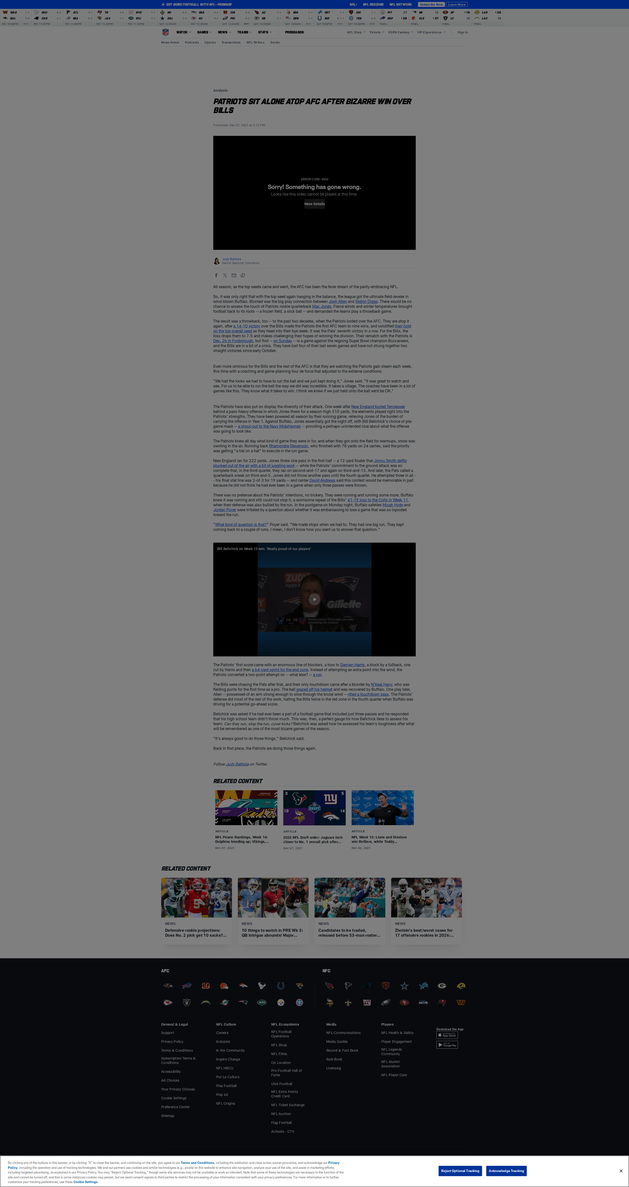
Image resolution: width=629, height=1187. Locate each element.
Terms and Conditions (197, 1163)
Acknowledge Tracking (506, 1171)
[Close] (621, 1171)
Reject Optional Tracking (460, 1171)
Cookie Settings (85, 1182)
